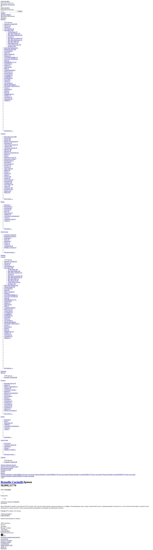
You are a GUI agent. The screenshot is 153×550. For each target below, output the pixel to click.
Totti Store (8, 97)
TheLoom (8, 67)
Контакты (4, 548)
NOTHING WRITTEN (11, 86)
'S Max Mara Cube (14, 44)
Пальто (7, 173)
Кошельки (7, 238)
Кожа (6, 156)
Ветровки (8, 143)
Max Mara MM (13, 41)
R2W (6, 92)
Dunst (7, 52)
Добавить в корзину (7, 501)
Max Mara (8, 30)
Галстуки (7, 443)
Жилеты (7, 151)
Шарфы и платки (10, 247)
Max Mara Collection (15, 35)
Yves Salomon (9, 29)
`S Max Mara (13, 32)
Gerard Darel (8, 73)
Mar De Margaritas (10, 84)
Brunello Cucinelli (10, 24)
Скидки (3, 257)
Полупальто (8, 180)
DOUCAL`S (8, 72)
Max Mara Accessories (15, 38)
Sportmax (12, 46)
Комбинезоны (9, 160)
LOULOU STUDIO (11, 59)
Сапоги (7, 217)
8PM (6, 68)
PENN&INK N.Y (10, 62)
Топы (7, 186)
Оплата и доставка (6, 540)
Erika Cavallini (9, 54)
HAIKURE (8, 78)
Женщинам (4, 4)
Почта (14, 465)
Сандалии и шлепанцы (11, 216)
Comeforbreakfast (9, 70)
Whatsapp (9, 465)
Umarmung (8, 99)
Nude (6, 60)
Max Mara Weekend (11, 48)
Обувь (2, 202)
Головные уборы (10, 235)
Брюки (7, 140)
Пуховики (8, 181)
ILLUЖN (7, 80)
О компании (4, 539)
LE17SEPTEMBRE (11, 57)
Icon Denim (8, 51)
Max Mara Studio (14, 33)
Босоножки (8, 206)
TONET (7, 95)
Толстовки (8, 184)
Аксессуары (4, 232)
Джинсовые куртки (11, 144)
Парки (6, 175)
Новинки (3, 18)
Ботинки (7, 209)
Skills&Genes (9, 94)
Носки (6, 172)
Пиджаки (7, 399)
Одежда (3, 133)
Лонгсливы (8, 168)
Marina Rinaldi (10, 49)
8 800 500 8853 (5, 1)
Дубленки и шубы (10, 148)
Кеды (6, 211)
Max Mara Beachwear (15, 40)
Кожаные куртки (10, 157)
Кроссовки (8, 213)
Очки (6, 239)
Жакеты (8, 149)
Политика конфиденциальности (10, 537)
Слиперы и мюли (10, 219)
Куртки (7, 165)
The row (7, 25)
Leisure (11, 37)
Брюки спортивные (11, 141)
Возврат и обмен (6, 542)
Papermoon (8, 89)
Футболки (8, 189)
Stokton (7, 65)
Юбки (7, 192)
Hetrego (7, 56)
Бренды (3, 19)
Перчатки (7, 241)
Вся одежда (8, 199)
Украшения (8, 246)
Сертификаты (5, 543)
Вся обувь (8, 229)
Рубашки (8, 183)
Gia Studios (8, 75)
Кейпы (7, 154)
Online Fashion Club (6, 545)
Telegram (3, 465)
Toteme (7, 27)
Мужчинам (11, 4)
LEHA (7, 81)
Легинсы (7, 167)
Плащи (7, 178)
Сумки (7, 244)
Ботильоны (8, 208)
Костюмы (7, 162)
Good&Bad (8, 76)
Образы (3, 255)
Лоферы (7, 214)
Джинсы (8, 146)
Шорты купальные (10, 410)
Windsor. (7, 100)
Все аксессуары (9, 252)
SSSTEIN (8, 64)
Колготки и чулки (10, 159)
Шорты (7, 191)
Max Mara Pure (13, 43)
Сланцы (7, 427)
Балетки (7, 205)
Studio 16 (3, 547)
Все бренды (8, 130)
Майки (7, 170)
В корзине (16, 501)
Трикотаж (8, 187)
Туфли (7, 221)
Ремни (7, 243)
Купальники (8, 164)
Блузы (7, 138)
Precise (6, 91)
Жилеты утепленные (11, 152)
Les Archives (8, 83)
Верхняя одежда (10, 137)
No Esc (6, 87)
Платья (7, 176)
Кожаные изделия (10, 236)
